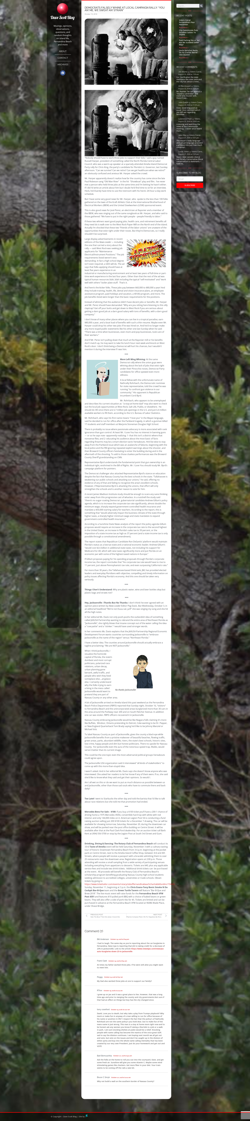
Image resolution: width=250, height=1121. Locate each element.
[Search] (201, 6)
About (63, 51)
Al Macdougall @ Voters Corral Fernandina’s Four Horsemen (188, 86)
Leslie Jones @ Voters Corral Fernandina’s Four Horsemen (190, 152)
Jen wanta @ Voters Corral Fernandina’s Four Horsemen (190, 72)
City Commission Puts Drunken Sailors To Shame (188, 32)
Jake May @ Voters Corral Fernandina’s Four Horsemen (190, 135)
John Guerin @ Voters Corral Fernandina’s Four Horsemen (190, 102)
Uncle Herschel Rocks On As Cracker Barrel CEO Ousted (188, 52)
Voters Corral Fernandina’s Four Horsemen (187, 22)
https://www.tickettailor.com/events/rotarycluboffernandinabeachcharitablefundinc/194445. (130, 884)
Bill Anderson (103, 939)
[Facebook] (62, 73)
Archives (62, 64)
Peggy (100, 977)
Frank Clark (102, 961)
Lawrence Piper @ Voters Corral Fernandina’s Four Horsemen (189, 119)
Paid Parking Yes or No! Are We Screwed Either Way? (189, 42)
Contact (63, 58)
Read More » (183, 27)
